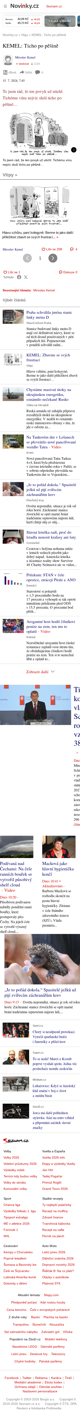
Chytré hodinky (25, 1361)
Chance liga (12, 1205)
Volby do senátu (15, 1182)
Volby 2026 (11, 1157)
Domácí (31, 585)
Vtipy (29, 365)
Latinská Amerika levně (20, 1277)
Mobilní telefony (56, 1339)
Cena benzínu (16, 1310)
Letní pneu (18, 1354)
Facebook (12, 1378)
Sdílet (28, 72)
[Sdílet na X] (26, 277)
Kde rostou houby (52, 1302)
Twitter (27, 1378)
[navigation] (5, 6)
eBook (12, 72)
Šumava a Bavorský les (20, 1264)
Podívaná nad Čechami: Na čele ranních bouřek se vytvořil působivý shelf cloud (16, 874)
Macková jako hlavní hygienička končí (58, 868)
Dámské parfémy (53, 1346)
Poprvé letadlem (15, 1258)
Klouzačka (57, 1324)
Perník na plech (53, 1236)
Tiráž (68, 1378)
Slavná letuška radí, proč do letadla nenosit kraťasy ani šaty (51, 534)
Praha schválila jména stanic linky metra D (49, 314)
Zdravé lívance (52, 1217)
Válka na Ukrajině (37, 405)
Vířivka (67, 1332)
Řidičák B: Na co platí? (58, 1271)
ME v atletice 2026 (17, 1223)
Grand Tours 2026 (55, 1189)
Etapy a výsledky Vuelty (58, 1163)
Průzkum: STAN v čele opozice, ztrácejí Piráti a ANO (51, 577)
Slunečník (39, 1324)
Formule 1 (11, 1230)
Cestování (32, 543)
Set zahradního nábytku (21, 1332)
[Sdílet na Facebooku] (19, 277)
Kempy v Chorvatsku (18, 1252)
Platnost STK (51, 1283)
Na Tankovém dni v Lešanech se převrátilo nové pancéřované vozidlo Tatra (51, 441)
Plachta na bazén (56, 1317)
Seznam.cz (54, 6)
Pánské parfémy (50, 1361)
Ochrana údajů (25, 1387)
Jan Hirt (47, 1170)
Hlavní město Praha (38, 323)
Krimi (29, 452)
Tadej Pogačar (52, 1176)
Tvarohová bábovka (56, 1223)
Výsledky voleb (14, 1170)
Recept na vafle (53, 1230)
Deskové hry (39, 1354)
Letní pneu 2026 (53, 1252)
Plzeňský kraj (35, 500)
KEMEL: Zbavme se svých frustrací (48, 357)
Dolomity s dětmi (15, 1283)
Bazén (35, 1317)
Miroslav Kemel (25, 57)
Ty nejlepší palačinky (56, 1205)
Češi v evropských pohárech (50, 1310)
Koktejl (30, 637)
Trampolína (21, 1324)
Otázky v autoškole (55, 1277)
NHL (7, 1236)
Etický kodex (53, 1382)
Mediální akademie (27, 1382)
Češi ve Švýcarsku (16, 1271)
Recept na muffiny (55, 1211)
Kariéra (56, 1378)
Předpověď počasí (24, 1302)
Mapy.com (51, 1295)
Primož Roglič (52, 1182)
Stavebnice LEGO (24, 1346)
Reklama (41, 1378)
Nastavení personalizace (40, 1391)
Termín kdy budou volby (20, 1176)
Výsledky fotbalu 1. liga (20, 1211)
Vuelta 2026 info (53, 1157)
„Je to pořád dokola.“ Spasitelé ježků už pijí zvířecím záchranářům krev (51, 489)
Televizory (58, 1354)
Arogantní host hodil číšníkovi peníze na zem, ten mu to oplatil (50, 626)
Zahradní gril (50, 1332)
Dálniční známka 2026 (58, 1258)
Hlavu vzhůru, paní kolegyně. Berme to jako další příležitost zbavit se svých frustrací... (37, 235)
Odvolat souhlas (50, 1387)
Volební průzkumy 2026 (20, 1163)
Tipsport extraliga (16, 1217)
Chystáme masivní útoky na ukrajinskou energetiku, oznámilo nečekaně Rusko (48, 394)
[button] (40, 133)
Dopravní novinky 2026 (58, 1264)
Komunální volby (15, 1189)
